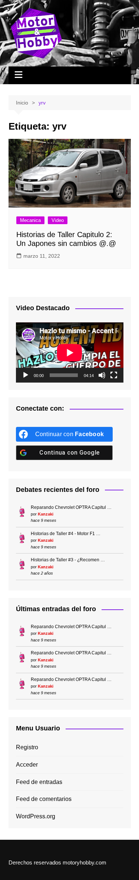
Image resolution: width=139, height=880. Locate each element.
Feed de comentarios (44, 799)
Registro (27, 747)
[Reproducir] (25, 375)
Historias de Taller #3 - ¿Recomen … (68, 559)
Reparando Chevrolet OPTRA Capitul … (71, 507)
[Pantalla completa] (114, 375)
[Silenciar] (102, 375)
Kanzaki (45, 514)
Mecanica (30, 220)
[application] (69, 352)
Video (58, 220)
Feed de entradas (39, 782)
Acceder (27, 764)
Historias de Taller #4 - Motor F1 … (65, 533)
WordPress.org (35, 816)
